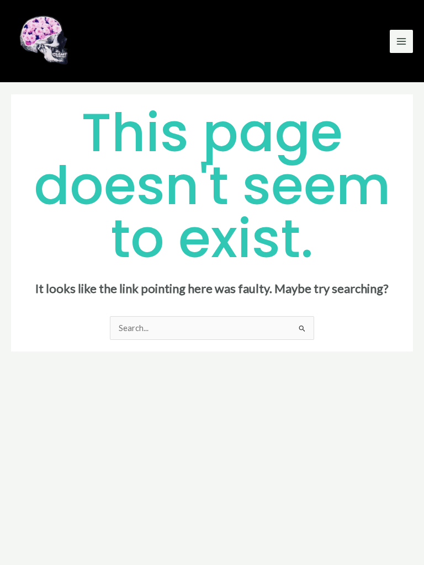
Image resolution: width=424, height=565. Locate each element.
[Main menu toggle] (401, 41)
